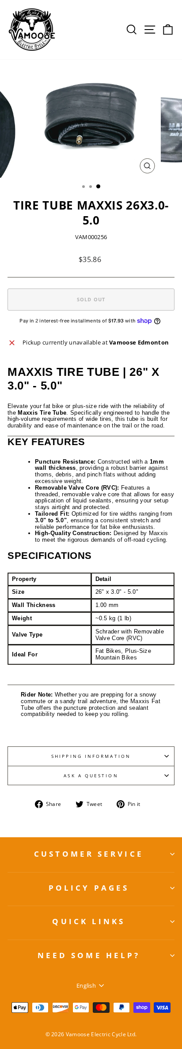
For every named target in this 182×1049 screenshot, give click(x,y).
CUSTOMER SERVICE (89, 854)
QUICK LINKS (88, 921)
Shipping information (91, 756)
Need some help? (89, 955)
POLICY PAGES (89, 888)
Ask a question (91, 775)
